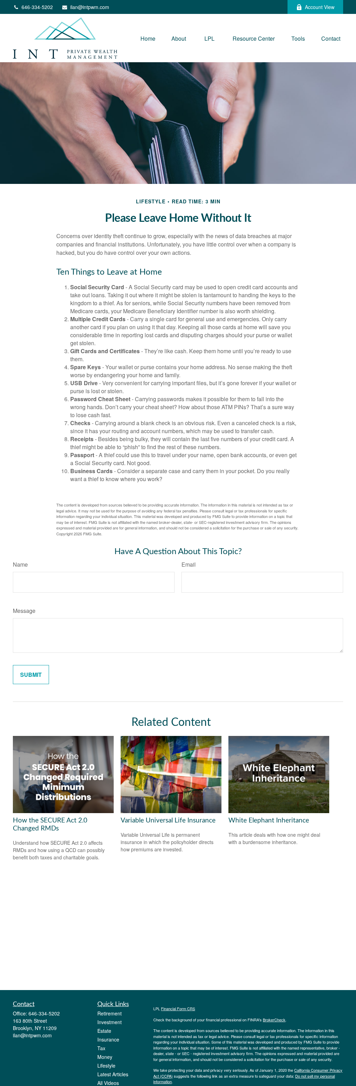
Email (188, 564)
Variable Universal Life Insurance (168, 820)
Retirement (109, 1013)
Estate (104, 1030)
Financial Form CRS (178, 1008)
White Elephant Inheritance (268, 820)
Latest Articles (112, 1074)
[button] (148, 38)
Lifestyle (106, 1065)
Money (104, 1056)
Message (24, 611)
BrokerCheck (274, 1019)
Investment (109, 1022)
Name (20, 564)
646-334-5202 (37, 6)
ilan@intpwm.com (89, 6)
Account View (319, 6)
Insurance (108, 1039)
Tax (101, 1048)
